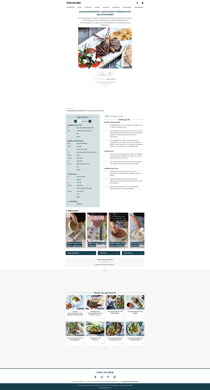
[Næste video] (142, 229)
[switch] (106, 116)
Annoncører (87, 385)
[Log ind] (142, 3)
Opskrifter (70, 7)
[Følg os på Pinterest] (108, 377)
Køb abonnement (96, 385)
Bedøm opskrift (110, 79)
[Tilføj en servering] (89, 121)
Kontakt (80, 385)
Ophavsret (106, 385)
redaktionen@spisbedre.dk (130, 381)
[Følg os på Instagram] (101, 377)
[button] (76, 230)
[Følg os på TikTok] (114, 377)
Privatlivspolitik (114, 385)
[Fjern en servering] (75, 121)
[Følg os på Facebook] (95, 377)
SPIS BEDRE (73, 3)
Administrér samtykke (126, 385)
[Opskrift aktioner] (82, 318)
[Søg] (137, 3)
